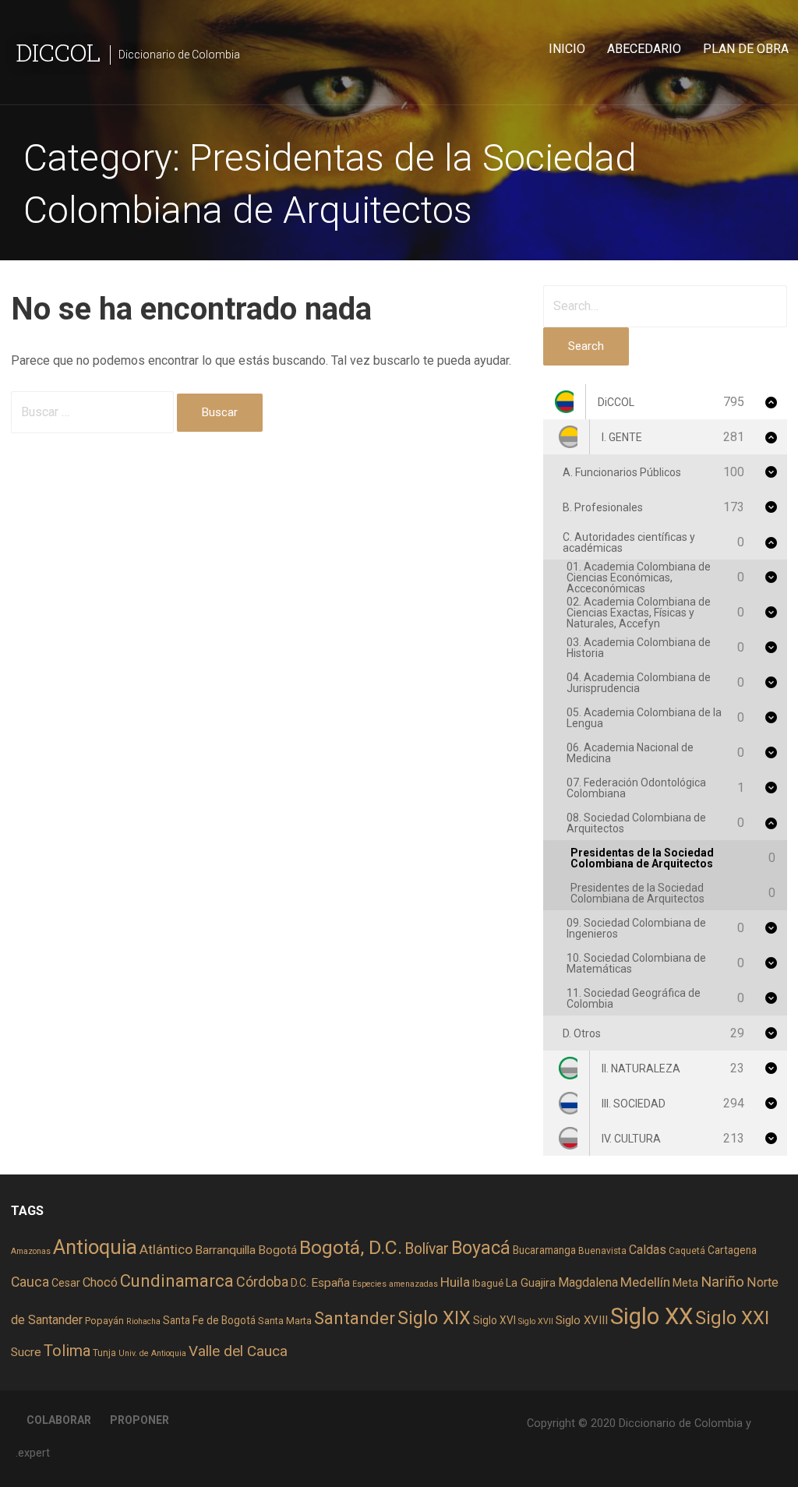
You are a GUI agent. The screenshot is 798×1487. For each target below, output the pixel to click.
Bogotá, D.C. (350, 1247)
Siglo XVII (535, 1321)
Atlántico (165, 1249)
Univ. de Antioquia (152, 1353)
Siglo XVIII (582, 1320)
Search (586, 346)
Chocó (100, 1282)
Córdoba (262, 1281)
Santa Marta (285, 1320)
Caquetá (687, 1250)
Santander (354, 1318)
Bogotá (277, 1250)
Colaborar (58, 1420)
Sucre (26, 1352)
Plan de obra (746, 48)
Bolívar (426, 1249)
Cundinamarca (177, 1281)
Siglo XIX (434, 1318)
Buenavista (602, 1250)
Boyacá (480, 1248)
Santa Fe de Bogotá (209, 1320)
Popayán (104, 1320)
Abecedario (644, 48)
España (330, 1283)
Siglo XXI (732, 1318)
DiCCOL (58, 52)
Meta (685, 1283)
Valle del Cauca (238, 1351)
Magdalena (588, 1282)
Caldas (647, 1249)
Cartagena (732, 1250)
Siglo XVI (494, 1320)
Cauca (30, 1282)
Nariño (722, 1282)
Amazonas (31, 1251)
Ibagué (487, 1283)
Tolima (67, 1351)
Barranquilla (225, 1250)
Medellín (645, 1282)
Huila (455, 1282)
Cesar (65, 1283)
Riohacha (143, 1321)
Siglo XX (651, 1316)
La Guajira (531, 1283)
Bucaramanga (544, 1250)
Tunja (104, 1352)
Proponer (139, 1420)
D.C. (300, 1283)
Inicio (567, 48)
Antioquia (95, 1247)
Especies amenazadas (395, 1284)
